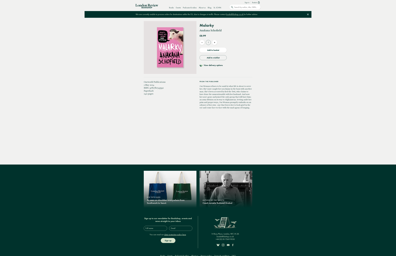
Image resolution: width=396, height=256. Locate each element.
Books (171, 7)
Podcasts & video (190, 7)
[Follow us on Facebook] (233, 245)
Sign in (247, 3)
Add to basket (213, 50)
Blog (209, 7)
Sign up (168, 240)
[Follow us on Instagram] (223, 245)
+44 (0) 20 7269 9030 (225, 239)
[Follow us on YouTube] (228, 245)
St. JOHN (217, 7)
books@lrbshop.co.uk (235, 14)
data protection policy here (175, 234)
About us (202, 7)
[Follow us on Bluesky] (218, 245)
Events (178, 7)
